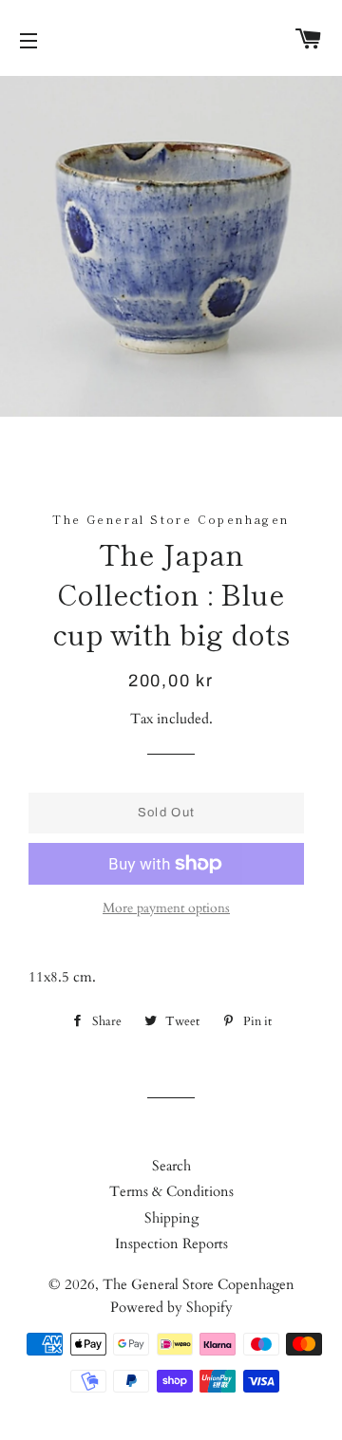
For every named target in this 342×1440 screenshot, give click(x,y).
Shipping (171, 1217)
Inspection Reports (171, 1243)
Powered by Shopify (171, 1307)
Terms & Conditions (171, 1191)
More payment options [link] (166, 908)
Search (171, 1165)
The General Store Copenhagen (198, 1284)
